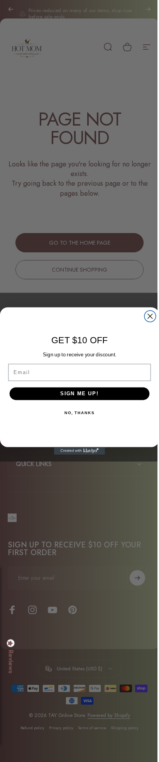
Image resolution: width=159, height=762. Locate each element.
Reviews (11, 662)
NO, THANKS (76, 413)
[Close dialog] (147, 316)
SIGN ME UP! (77, 393)
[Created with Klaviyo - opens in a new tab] (76, 451)
